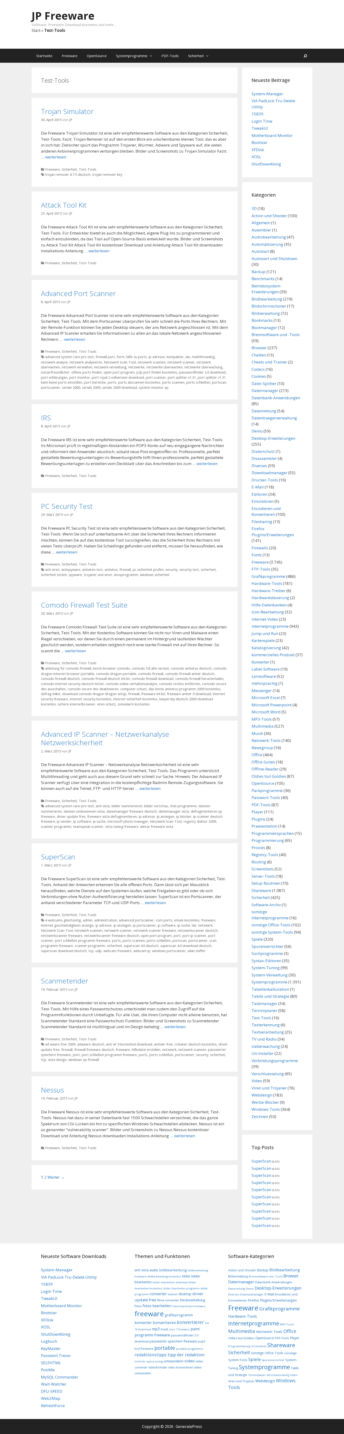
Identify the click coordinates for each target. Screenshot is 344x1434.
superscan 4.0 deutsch (141, 945)
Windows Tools (266, 1109)
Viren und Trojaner (269, 1088)
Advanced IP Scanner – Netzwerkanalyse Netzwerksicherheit (105, 738)
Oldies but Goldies (269, 776)
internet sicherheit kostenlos (135, 699)
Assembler (261, 230)
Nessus (52, 1090)
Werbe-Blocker (265, 1102)
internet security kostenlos (90, 699)
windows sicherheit (154, 574)
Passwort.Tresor (56, 1355)
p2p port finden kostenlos (156, 372)
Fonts (257, 554)
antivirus (111, 569)
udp (98, 951)
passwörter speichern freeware (173, 1341)
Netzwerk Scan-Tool (120, 362)
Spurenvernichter (267, 946)
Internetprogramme (270, 626)
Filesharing (262, 521)
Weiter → (56, 1177)
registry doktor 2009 (200, 821)
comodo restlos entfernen (179, 684)
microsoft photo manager (127, 821)
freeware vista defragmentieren (112, 816)
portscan (219, 382)
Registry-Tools (265, 854)
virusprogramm (126, 574)
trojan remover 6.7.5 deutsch (67, 174)
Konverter (260, 662)
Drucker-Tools (265, 480)
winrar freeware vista (156, 826)
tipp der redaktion (186, 1354)
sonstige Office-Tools (271, 925)
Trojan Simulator (67, 111)
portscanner (50, 387)
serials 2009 (91, 387)
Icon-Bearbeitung (268, 612)
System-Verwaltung (270, 975)
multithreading (203, 357)
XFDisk (258, 149)
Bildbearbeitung (267, 299)
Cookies (259, 376)
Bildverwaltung (266, 313)
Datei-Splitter (264, 383)
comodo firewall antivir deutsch (189, 673)
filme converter (168, 1300)
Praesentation (264, 826)
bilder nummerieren (127, 806)
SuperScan (58, 857)
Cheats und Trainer (269, 362)
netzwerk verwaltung (110, 367)
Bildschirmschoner (269, 306)
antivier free (163, 1044)
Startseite (44, 55)
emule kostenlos (186, 920)
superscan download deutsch (64, 951)
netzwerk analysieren (86, 362)
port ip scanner (194, 935)
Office (257, 754)
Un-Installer (263, 1053)
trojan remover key (107, 174)
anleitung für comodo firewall (68, 668)
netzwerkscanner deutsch (198, 930)
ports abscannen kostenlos (139, 382)
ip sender (64, 821)
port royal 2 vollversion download (118, 377)
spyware (75, 574)
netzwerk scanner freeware (155, 930)
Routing (259, 862)
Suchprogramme (267, 953)
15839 (257, 114)
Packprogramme (267, 790)
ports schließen (198, 382)
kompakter (175, 357)
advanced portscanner (136, 920)
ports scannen (173, 382)
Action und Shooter (269, 215)
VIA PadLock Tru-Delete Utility (69, 1277)
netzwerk (205, 925)
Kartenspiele (263, 640)
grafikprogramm (179, 1315)
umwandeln (173, 1361)
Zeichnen (260, 1116)
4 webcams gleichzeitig (63, 920)
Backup (259, 271)
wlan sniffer (196, 951)
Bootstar (259, 142)
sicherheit (208, 569)
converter (158, 1293)
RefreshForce (53, 1405)
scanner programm (56, 826)
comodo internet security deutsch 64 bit (72, 684)
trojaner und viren (98, 574)
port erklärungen (54, 377)
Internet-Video (265, 619)
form (120, 357)
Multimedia (263, 726)
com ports (164, 920)
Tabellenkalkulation (270, 989)
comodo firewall (150, 673)
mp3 (156, 1328)
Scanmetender (64, 981)
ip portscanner (144, 925)
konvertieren (164, 1322)
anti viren (52, 569)
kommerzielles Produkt (273, 654)
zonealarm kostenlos (133, 704)
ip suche (99, 821)
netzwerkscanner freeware (61, 935)
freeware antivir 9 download (189, 694)
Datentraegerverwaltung (274, 418)
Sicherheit (196, 55)
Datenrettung (264, 411)
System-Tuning (266, 967)
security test (189, 569)
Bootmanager (264, 327)
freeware (208, 920)
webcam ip (141, 951)
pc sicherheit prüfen (148, 569)
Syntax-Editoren (266, 960)
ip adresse (157, 357)
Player (257, 811)
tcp (91, 951)
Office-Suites (263, 762)
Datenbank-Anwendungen (276, 397)
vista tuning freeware (121, 826)
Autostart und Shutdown (274, 258)
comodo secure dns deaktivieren (93, 689)
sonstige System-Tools (272, 932)
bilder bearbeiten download (170, 1282)
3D (254, 208)
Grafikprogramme (268, 576)
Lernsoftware (264, 676)
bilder (186, 1276)
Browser (259, 347)
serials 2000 (71, 387)
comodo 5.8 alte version (150, 668)
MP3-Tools (262, 719)
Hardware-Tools (267, 583)
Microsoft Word (266, 712)
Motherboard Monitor (272, 135)
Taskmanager (264, 1003)
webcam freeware (117, 951)
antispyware (70, 569)
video (189, 1361)
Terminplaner (264, 1010)
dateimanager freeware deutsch (131, 811)
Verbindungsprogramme (275, 1060)
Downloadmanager (269, 472)
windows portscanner (169, 951)
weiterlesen (55, 157)
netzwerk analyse (54, 362)
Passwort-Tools (266, 797)
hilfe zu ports (136, 357)
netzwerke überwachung (203, 367)
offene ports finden (86, 372)
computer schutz (133, 689)
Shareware (261, 890)
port (177, 935)
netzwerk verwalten (77, 367)
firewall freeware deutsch (94, 1049)
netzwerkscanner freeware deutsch (111, 935)
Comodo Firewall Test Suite (84, 605)
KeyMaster (51, 1348)
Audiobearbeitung (269, 237)
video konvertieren (180, 1367)
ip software (82, 821)
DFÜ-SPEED (51, 1391)
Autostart (260, 251)
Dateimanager (265, 390)
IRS (46, 417)
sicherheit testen (54, 574)
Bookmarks (262, 320)
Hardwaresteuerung (270, 597)
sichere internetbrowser (76, 704)
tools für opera (144, 1361)
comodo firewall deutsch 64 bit (105, 678)
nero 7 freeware (179, 1329)
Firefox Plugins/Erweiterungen (272, 1300)
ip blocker (183, 816)
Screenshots (263, 869)
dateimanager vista (174, 811)
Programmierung (268, 840)
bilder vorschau (156, 806)
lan (188, 357)
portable (164, 1347)
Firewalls (260, 547)
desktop (185, 1294)
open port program (119, 372)
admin (87, 920)
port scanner (156, 377)
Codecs (258, 369)
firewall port (105, 357)
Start (36, 30)
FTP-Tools (261, 569)
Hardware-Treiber (268, 590)
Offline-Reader (265, 769)
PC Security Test (67, 506)
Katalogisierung (266, 647)
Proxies (258, 847)
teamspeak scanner (88, 826)
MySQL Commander (59, 1377)
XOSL (256, 156)
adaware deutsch (90, 1044)
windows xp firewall (83, 1059)
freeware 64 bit (153, 694)
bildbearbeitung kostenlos (164, 1276)
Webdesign (262, 1095)
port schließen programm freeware (82, 940)
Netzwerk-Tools (266, 740)
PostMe (48, 1369)
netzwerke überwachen (164, 367)
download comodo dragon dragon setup (94, 694)
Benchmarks (263, 278)
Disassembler (264, 458)
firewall (125, 569)
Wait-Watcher (53, 1384)
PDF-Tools (170, 55)
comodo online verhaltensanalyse (131, 684)
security (171, 569)
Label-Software (266, 669)
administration (105, 920)
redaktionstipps (151, 1354)
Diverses (259, 465)
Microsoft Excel (266, 697)
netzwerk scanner (181, 362)
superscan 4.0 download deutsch (185, 945)
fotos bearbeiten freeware (188, 1306)
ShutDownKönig (266, 164)
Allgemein (261, 222)
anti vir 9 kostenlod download (129, 1044)
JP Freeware (63, 15)
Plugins (258, 819)
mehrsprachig (265, 683)
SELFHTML (51, 1362)
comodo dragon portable (116, 673)
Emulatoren (263, 501)
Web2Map (50, 1398)
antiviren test (92, 569)
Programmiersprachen (273, 833)
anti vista (103, 806)
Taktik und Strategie (270, 996)
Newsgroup (262, 747)
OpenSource (97, 55)
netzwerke (136, 367)
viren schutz (106, 704)
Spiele (257, 939)
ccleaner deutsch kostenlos (196, 1044)
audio (154, 1270)
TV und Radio (264, 1039)
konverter (143, 1322)
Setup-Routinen (266, 883)
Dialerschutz (263, 451)
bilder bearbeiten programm (181, 1288)
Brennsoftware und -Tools (276, 334)
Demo (257, 431)
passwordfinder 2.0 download (202, 372)
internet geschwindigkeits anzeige (67, 925)
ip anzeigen (165, 816)
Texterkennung (266, 1024)
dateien (173, 1294)
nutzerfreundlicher (55, 372)
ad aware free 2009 (60, 1044)
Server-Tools (263, 876)
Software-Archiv (266, 904)
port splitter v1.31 (182, 377)
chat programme (183, 806)
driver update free (71, 816)
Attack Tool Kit (64, 205)
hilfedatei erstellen (146, 1049)
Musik (257, 733)
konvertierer (190, 1322)
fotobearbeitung (192, 1300)
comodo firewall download (152, 678)
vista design (57, 1059)
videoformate (157, 1367)
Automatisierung (267, 244)
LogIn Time (262, 121)
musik (164, 1329)
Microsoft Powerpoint (272, 705)
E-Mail (258, 487)
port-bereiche (95, 382)
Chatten (259, 355)
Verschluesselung (268, 1073)
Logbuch (49, 1341)
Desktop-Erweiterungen (273, 438)
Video (257, 1080)
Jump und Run (265, 633)
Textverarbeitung (268, 1032)
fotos (138, 1306)
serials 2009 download (119, 387)
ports (112, 382)
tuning (159, 1361)
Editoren (259, 494)
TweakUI (260, 128)
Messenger (262, 690)
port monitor (79, 377)
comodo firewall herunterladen (199, 678)
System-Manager (267, 93)
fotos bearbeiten (157, 1305)
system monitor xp (153, 387)
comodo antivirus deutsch (191, 668)
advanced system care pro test (69, 357)
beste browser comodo (111, 668)
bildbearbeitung (173, 1270)
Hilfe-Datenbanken (269, 605)
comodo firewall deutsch (60, 678)
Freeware (69, 55)
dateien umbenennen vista (84, 811)
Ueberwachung (266, 1046)
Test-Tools (87, 169)
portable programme (189, 1348)
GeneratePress (189, 1426)
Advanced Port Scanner (78, 293)
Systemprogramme (131, 55)
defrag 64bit (50, 694)
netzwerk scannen (151, 362)
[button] (152, 56)
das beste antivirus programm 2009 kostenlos (184, 689)
